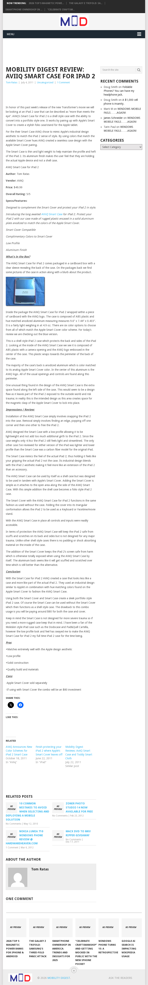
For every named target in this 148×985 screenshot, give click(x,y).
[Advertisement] (76, 51)
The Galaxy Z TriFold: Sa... (85, 3)
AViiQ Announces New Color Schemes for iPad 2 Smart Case (19, 750)
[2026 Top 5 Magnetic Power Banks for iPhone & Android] (16, 927)
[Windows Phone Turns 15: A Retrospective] (108, 927)
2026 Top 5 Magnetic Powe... (46, 3)
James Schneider (113, 117)
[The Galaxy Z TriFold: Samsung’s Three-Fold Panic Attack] (39, 927)
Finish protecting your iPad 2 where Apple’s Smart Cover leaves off (49, 750)
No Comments (13, 823)
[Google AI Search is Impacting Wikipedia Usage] (132, 927)
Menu (10, 34)
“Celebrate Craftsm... (61, 9)
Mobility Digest (58, 977)
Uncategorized (45, 82)
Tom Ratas (11, 82)
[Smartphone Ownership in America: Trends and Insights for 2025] (62, 927)
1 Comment (63, 82)
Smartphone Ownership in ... (23, 9)
